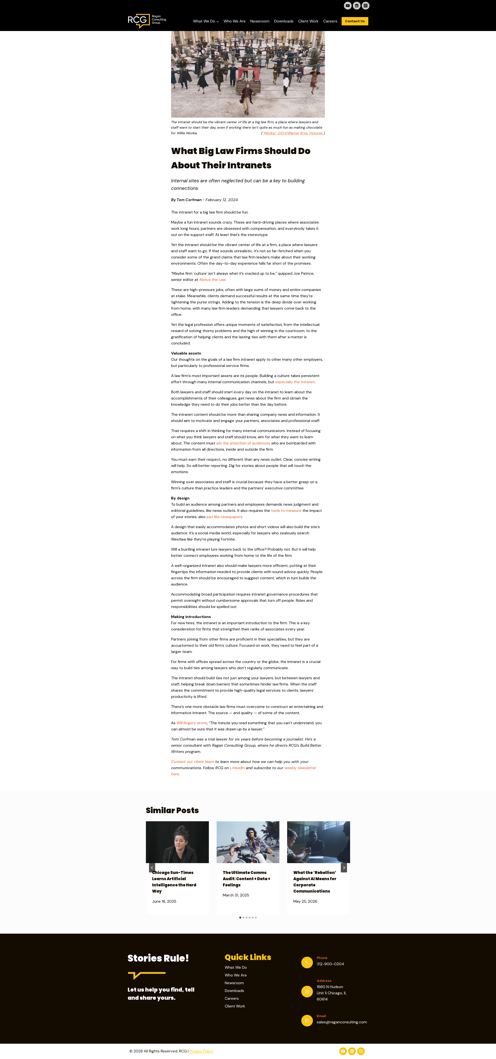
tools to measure (286, 510)
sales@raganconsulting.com (342, 1022)
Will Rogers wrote (192, 722)
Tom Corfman (189, 199)
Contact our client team (192, 761)
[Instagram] (365, 5)
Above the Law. (212, 279)
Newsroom (260, 21)
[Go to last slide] (152, 867)
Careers (330, 21)
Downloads (284, 21)
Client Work (308, 21)
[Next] (344, 867)
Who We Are (235, 21)
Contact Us (355, 21)
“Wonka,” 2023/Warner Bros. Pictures (293, 133)
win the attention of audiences (243, 443)
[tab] (240, 918)
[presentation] (177, 842)
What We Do (236, 967)
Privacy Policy (201, 1051)
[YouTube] (348, 5)
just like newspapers (224, 516)
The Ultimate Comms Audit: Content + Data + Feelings (246, 879)
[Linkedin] (357, 5)
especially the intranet (295, 381)
